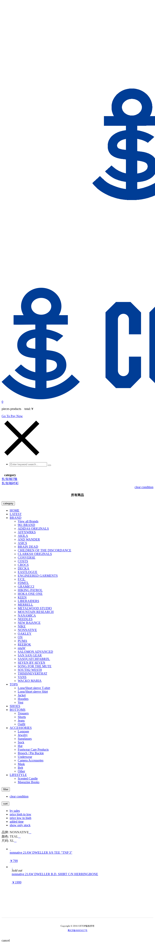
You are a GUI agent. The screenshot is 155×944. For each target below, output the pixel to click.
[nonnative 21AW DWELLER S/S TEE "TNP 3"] (10, 849)
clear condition (144, 487)
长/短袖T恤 (9, 479)
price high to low (20, 814)
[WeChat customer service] (75, 911)
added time (17, 821)
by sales (15, 810)
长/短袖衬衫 (10, 483)
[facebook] (86, 911)
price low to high (20, 818)
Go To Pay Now (12, 416)
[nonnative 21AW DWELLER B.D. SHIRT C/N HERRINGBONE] (12, 867)
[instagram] (80, 911)
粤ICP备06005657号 (77, 930)
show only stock (20, 825)
